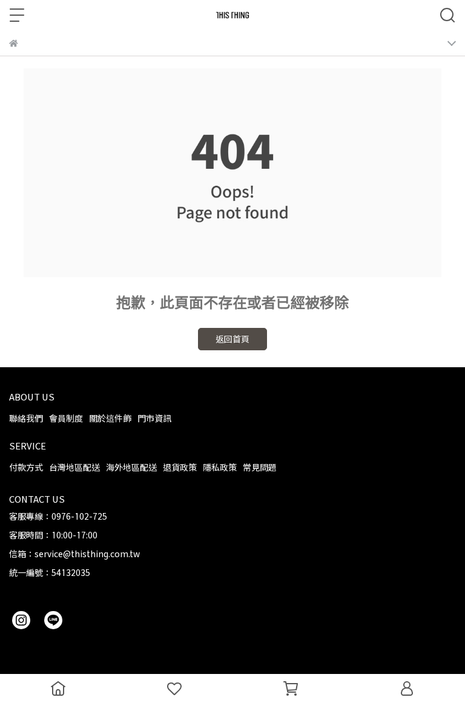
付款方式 (26, 467)
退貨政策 (180, 467)
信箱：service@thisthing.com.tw (74, 554)
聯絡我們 (26, 418)
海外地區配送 (131, 467)
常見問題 (260, 467)
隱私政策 (220, 467)
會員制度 (66, 418)
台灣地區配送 (74, 467)
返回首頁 (232, 339)
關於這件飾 (110, 418)
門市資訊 (154, 418)
